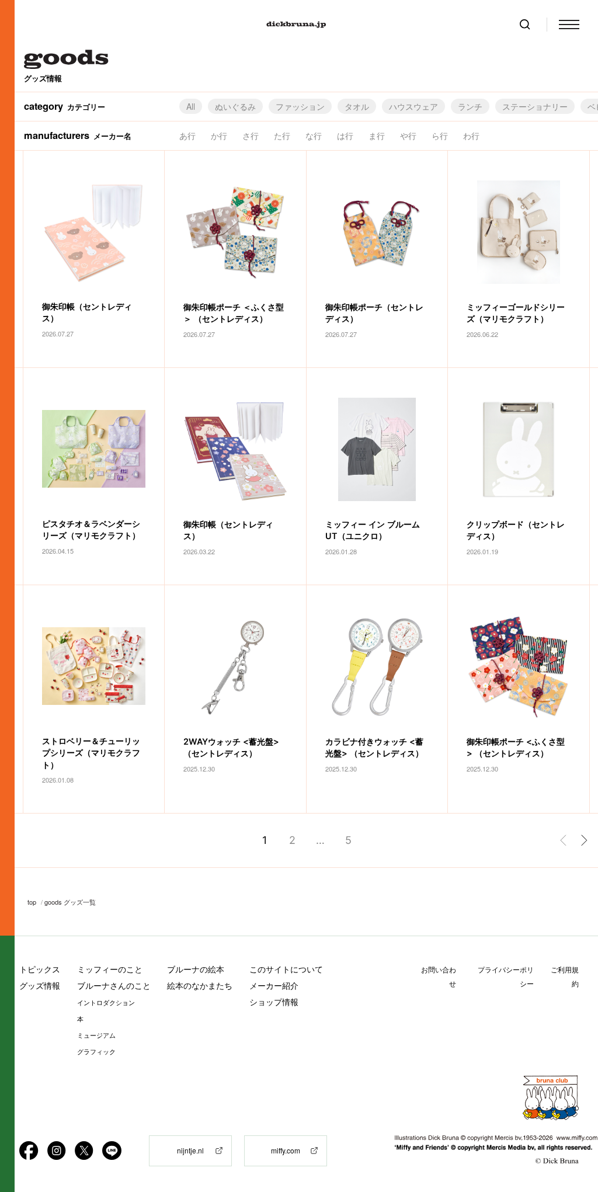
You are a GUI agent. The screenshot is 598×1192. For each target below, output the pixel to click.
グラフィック (96, 1052)
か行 (219, 135)
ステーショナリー (535, 106)
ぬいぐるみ (235, 106)
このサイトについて (286, 969)
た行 (282, 135)
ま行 (376, 135)
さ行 (250, 135)
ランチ (470, 106)
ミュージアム (96, 1035)
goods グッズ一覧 (70, 901)
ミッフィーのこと (109, 969)
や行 (408, 135)
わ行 (471, 135)
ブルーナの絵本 (195, 969)
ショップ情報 (273, 1002)
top (31, 901)
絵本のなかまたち (199, 986)
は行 (345, 135)
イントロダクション (106, 1003)
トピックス (39, 969)
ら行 (440, 135)
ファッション (300, 106)
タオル (357, 106)
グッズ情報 (39, 986)
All (190, 106)
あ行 (187, 135)
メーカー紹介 (273, 986)
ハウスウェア (413, 106)
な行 (313, 135)
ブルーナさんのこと (114, 986)
